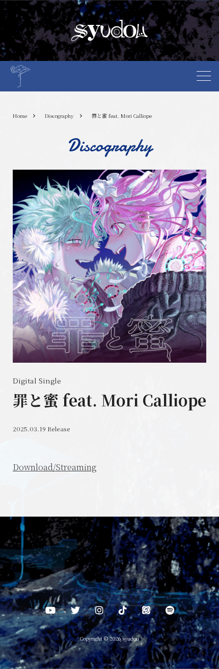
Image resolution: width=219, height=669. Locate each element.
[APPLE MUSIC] (146, 612)
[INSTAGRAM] (99, 612)
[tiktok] (123, 612)
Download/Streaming (55, 467)
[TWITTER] (75, 612)
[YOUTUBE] (50, 612)
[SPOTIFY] (170, 612)
